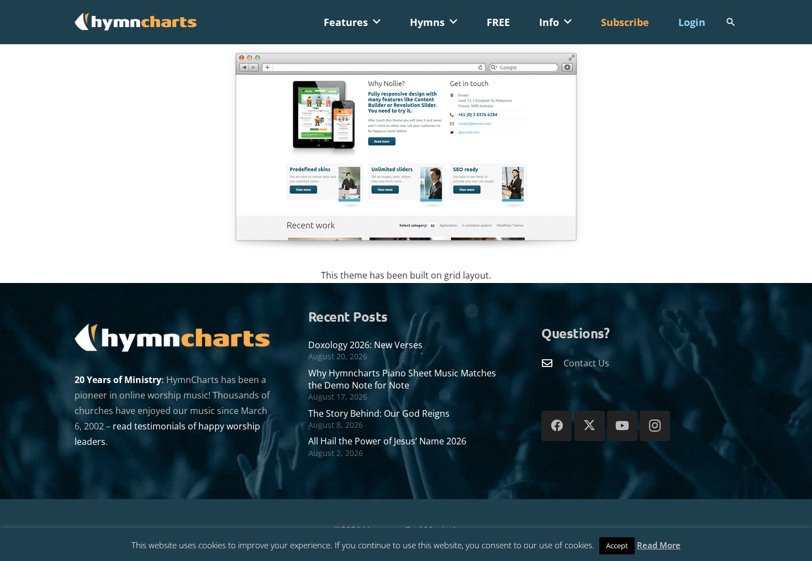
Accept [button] (617, 545)
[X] (589, 426)
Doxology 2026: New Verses (365, 345)
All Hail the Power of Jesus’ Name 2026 (387, 441)
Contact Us (586, 363)
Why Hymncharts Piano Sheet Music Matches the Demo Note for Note (402, 379)
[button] (377, 22)
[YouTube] (622, 426)
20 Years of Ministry (118, 380)
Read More (659, 544)
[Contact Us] (552, 363)
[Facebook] (556, 426)
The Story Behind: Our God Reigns (379, 413)
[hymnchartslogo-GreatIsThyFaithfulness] (136, 20)
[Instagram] (655, 426)
